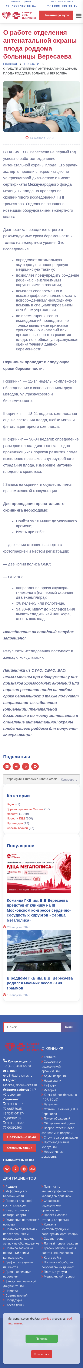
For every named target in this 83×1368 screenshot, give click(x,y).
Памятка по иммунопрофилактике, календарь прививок (58, 1191)
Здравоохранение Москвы (25, 809)
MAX (32, 1169)
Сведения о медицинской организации (51, 1066)
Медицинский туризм (59, 1276)
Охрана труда (54, 1238)
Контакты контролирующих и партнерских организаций (60, 1229)
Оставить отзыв (19, 1148)
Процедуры (15, 823)
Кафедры (50, 1085)
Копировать (67, 778)
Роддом (11, 1186)
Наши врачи (52, 1080)
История (50, 1090)
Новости (12, 813)
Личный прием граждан (61, 1243)
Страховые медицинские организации (51, 1205)
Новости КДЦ (16, 818)
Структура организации (61, 1137)
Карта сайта (52, 1257)
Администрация (55, 1076)
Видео (11, 804)
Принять (41, 1338)
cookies (46, 1318)
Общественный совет (59, 1123)
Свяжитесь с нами (21, 1137)
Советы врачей (17, 828)
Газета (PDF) (15, 1305)
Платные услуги (56, 15)
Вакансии (50, 1104)
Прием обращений (57, 1118)
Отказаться (41, 1354)
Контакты (50, 1057)
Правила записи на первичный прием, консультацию (18, 1252)
